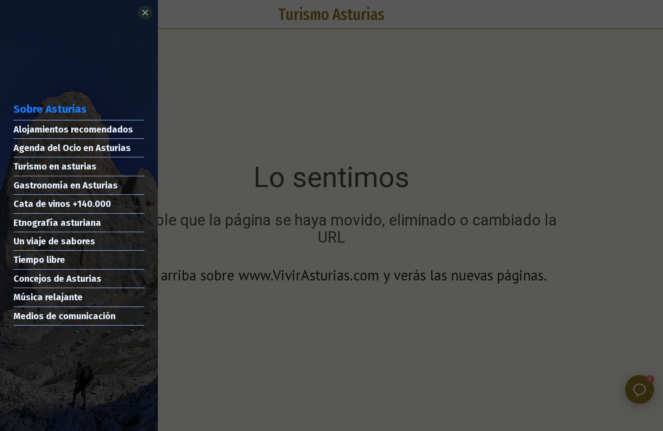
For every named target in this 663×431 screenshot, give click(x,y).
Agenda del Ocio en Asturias (72, 147)
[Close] (145, 12)
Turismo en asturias (55, 166)
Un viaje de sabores (54, 241)
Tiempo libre (39, 259)
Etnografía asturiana (57, 222)
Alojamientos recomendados (73, 129)
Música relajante (48, 297)
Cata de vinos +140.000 (62, 203)
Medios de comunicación (64, 316)
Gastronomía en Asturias (66, 185)
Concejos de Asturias (57, 278)
